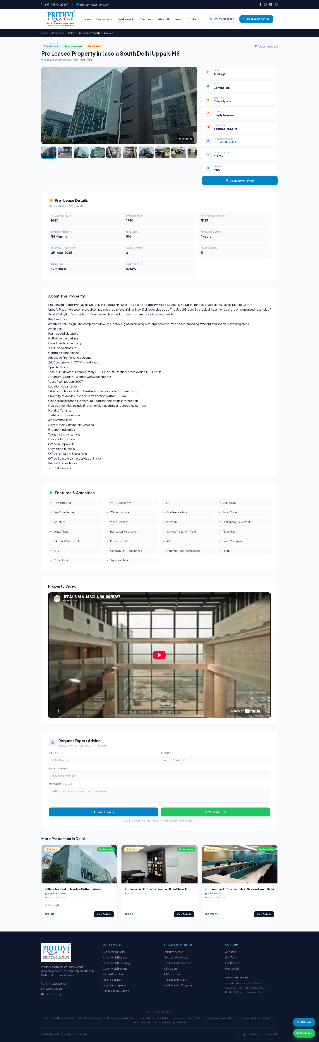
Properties (58, 33)
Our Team (231, 957)
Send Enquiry (105, 812)
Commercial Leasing (115, 968)
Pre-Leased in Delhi (175, 979)
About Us (230, 951)
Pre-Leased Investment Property (254, 1018)
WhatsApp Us (217, 812)
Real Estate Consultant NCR (154, 1018)
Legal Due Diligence (114, 985)
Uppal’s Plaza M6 (225, 142)
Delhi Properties (173, 951)
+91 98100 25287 (56, 983)
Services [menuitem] (145, 19)
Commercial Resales (115, 957)
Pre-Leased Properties (177, 963)
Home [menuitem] (87, 19)
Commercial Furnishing (117, 963)
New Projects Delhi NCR (145, 1022)
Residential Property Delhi (187, 1018)
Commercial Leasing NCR (219, 1018)
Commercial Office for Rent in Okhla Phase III (156, 889)
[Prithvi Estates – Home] (60, 19)
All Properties (172, 974)
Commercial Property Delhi (59, 1018)
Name (53, 753)
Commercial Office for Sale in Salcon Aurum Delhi (239, 889)
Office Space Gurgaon (90, 1018)
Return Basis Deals (114, 974)
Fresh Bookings (112, 979)
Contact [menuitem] (193, 19)
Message (61, 784)
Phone (166, 753)
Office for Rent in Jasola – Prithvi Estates (73, 889)
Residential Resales (114, 951)
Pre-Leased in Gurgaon (178, 985)
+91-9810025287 (224, 18)
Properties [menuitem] (103, 19)
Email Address (58, 768)
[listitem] (260, 4)
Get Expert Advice (242, 180)
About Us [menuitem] (164, 19)
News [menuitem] (178, 19)
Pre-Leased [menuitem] (125, 19)
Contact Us (232, 968)
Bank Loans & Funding (116, 990)
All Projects (170, 968)
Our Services (232, 963)
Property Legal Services (174, 1022)
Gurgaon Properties (176, 957)
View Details (104, 914)
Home (44, 33)
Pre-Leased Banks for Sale (120, 1018)
